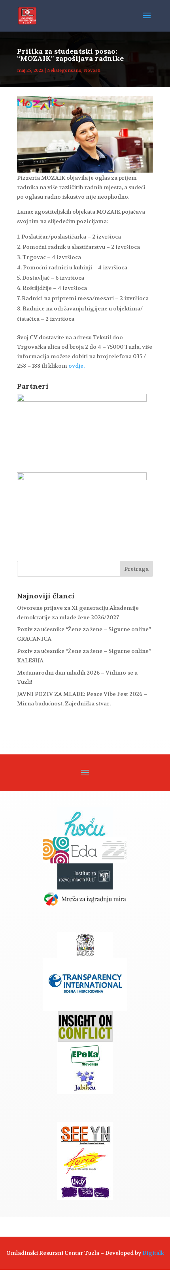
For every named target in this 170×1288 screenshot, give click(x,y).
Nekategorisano (64, 70)
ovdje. (76, 365)
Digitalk (153, 1252)
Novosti (92, 70)
